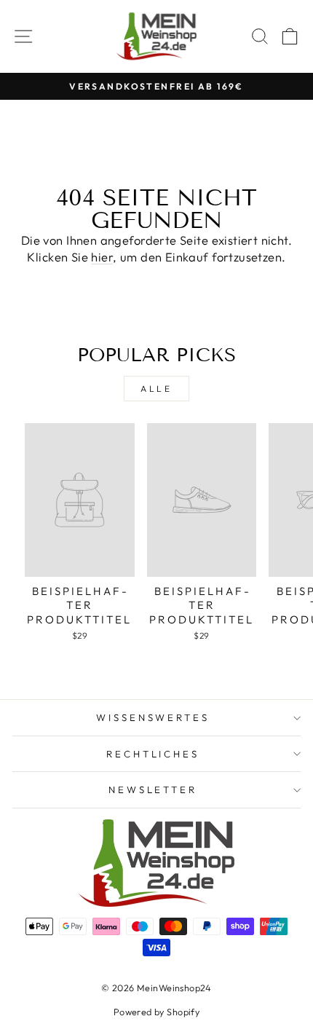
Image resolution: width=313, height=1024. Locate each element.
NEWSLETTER (153, 789)
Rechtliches (153, 754)
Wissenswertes (153, 717)
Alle (156, 388)
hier (102, 256)
